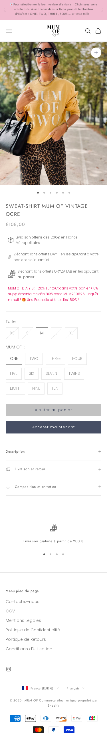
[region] (53, 534)
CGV (10, 611)
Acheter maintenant (53, 427)
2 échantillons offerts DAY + (29, 5)
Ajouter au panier (53, 410)
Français (73, 688)
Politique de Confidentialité (33, 630)
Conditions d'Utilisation (29, 649)
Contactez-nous (22, 601)
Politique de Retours (26, 639)
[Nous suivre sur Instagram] (8, 669)
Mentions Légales (23, 620)
